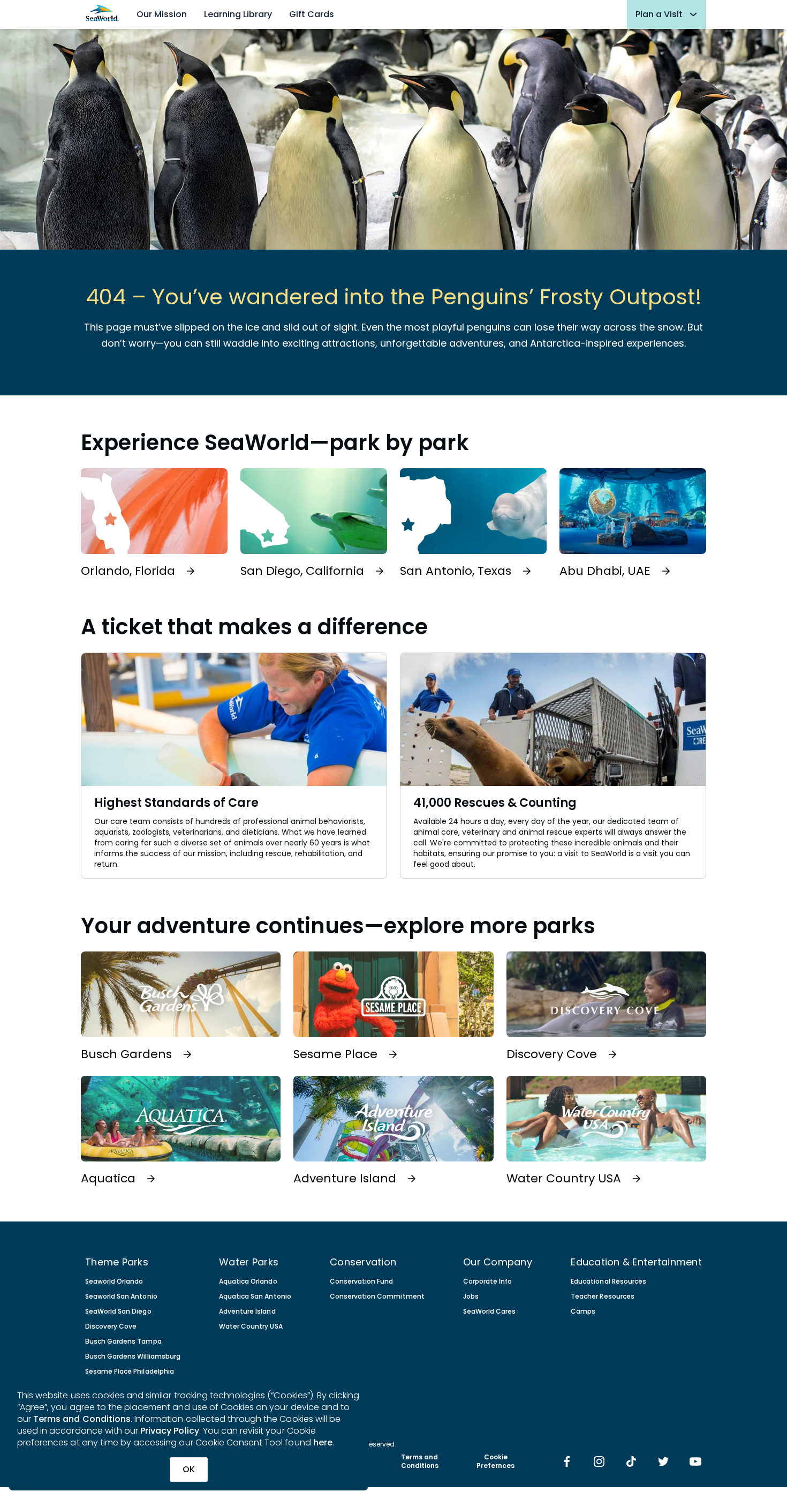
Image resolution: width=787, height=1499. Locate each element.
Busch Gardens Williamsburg (132, 1356)
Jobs (471, 1296)
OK (189, 1469)
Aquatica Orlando (248, 1281)
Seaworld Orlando (114, 1281)
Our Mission (162, 14)
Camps (583, 1311)
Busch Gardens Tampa (123, 1341)
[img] (567, 1462)
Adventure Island (247, 1311)
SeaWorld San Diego (118, 1311)
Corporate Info (487, 1281)
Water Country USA (251, 1326)
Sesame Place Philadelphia (129, 1371)
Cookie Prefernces (495, 1461)
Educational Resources (608, 1281)
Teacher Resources (602, 1296)
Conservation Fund (362, 1281)
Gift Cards (311, 14)
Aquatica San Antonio (255, 1296)
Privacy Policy (169, 1431)
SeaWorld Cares (489, 1311)
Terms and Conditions (82, 1419)
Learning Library (238, 14)
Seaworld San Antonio (121, 1296)
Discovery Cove (111, 1326)
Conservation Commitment (377, 1296)
